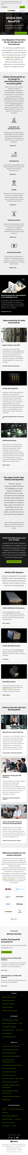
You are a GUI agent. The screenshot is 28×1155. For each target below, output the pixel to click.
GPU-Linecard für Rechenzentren (11, 1056)
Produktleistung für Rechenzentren (12, 1065)
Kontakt (19, 1149)
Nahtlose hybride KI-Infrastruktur (11, 366)
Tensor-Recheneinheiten (9, 1036)
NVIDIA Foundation (7, 1119)
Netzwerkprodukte (7, 1007)
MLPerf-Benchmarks (8, 1078)
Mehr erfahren (6, 465)
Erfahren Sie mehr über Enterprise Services (11, 798)
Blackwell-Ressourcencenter (10, 1049)
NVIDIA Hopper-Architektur (10, 1023)
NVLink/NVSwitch (7, 1033)
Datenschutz (5, 1144)
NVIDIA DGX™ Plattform (13, 57)
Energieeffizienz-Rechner (9, 1072)
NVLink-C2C (19, 1030)
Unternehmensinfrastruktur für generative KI (13, 417)
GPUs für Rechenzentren (9, 997)
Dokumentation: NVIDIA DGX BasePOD (12, 753)
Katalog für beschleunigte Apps (11, 1046)
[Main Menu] (2, 11)
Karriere (14, 1126)
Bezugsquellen (6, 1099)
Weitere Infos (12, 267)
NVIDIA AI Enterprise (15, 103)
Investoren (5, 1112)
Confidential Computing (9, 1026)
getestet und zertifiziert (8, 879)
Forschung (18, 1119)
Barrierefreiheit (20, 1146)
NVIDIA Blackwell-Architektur (10, 1020)
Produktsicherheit (11, 1149)
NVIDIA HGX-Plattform (8, 1004)
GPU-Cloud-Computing (8, 1075)
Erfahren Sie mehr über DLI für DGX (12, 840)
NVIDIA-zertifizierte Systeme (10, 1082)
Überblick (3, 33)
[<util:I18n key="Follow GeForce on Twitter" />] (14, 1138)
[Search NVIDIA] (4, 10)
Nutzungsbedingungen (8, 1146)
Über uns (4, 1109)
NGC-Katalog (19, 1078)
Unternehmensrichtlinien (13, 1148)
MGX (20, 1023)
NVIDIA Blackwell (7, 687)
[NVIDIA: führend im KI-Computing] (11, 10)
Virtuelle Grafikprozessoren (9, 1010)
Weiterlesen (13, 145)
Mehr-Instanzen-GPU (8, 1030)
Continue (22, 7)
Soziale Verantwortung (8, 1122)
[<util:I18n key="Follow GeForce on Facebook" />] (9, 1138)
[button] (20, 11)
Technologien (6, 1126)
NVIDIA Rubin (10, 612)
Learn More (6, 659)
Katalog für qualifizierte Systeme (11, 1096)
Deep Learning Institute (9, 1068)
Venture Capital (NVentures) (10, 1116)
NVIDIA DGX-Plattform (8, 1000)
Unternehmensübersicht (16, 1109)
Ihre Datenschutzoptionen (17, 1144)
